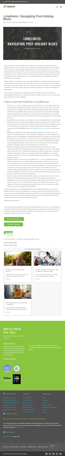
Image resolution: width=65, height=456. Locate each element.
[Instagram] (50, 453)
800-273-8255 (19, 427)
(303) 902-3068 (7, 436)
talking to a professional (44, 128)
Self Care (31, 22)
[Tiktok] (57, 453)
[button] (57, 7)
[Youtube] (60, 453)
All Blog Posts (25, 22)
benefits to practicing (40, 159)
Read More (8, 279)
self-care (14, 105)
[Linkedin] (53, 453)
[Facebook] (46, 453)
